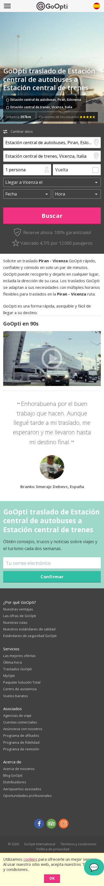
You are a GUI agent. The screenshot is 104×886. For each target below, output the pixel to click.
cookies (30, 859)
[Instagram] (64, 824)
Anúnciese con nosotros (22, 728)
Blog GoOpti (12, 775)
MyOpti (9, 675)
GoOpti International (39, 844)
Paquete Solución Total (22, 682)
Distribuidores (14, 782)
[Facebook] (39, 824)
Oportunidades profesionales (27, 795)
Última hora (12, 662)
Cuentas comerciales (20, 722)
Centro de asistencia (20, 689)
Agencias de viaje (17, 715)
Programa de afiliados (21, 735)
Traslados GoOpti (17, 669)
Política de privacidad (53, 849)
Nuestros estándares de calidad (29, 629)
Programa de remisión (21, 749)
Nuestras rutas (15, 622)
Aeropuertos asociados (22, 789)
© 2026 (13, 844)
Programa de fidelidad (21, 742)
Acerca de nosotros (19, 768)
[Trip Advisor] (51, 824)
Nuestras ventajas (18, 609)
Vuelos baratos (15, 695)
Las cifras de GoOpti (19, 615)
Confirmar (52, 576)
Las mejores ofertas (19, 655)
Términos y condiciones (78, 844)
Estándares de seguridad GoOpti (30, 635)
